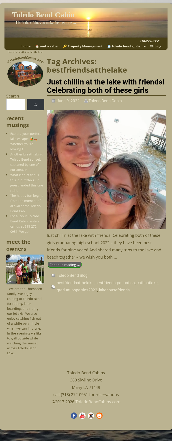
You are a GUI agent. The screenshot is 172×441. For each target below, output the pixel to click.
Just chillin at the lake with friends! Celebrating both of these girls (105, 86)
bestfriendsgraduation (115, 282)
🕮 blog (155, 46)
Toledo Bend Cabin (43, 15)
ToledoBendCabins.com (97, 401)
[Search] (35, 104)
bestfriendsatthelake (75, 282)
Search (12, 96)
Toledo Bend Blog (72, 275)
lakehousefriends (114, 290)
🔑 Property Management (83, 46)
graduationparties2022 (77, 290)
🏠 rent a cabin (46, 46)
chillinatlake (147, 282)
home (26, 46)
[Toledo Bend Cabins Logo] (25, 86)
